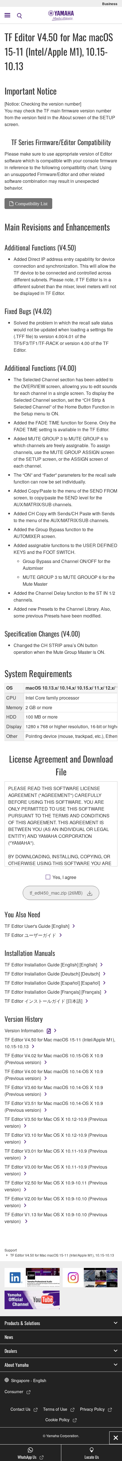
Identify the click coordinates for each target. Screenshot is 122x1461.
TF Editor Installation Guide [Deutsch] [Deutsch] (52, 973)
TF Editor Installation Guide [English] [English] (51, 964)
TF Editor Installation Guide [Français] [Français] (53, 992)
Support (11, 1249)
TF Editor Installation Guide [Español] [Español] (52, 982)
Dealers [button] (11, 1350)
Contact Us (20, 1409)
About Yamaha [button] (17, 1364)
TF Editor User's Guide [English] (37, 926)
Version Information (24, 1030)
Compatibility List (31, 203)
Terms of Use (55, 1409)
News (9, 1337)
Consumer (14, 1391)
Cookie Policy (57, 1419)
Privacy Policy (92, 1409)
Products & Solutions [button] (22, 1323)
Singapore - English (28, 1380)
